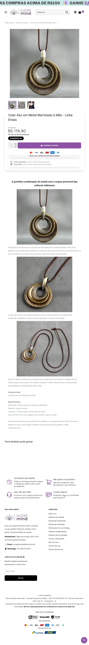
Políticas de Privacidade (58, 535)
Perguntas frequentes (57, 521)
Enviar (21, 578)
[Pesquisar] (67, 12)
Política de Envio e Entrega (59, 528)
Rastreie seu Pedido (56, 517)
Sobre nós (52, 514)
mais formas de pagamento (20, 134)
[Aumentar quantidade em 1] (15, 144)
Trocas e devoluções (56, 539)
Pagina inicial (9, 23)
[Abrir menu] (6, 12)
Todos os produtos (22, 23)
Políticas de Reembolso (58, 531)
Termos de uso (54, 546)
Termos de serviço (56, 549)
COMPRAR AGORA (50, 145)
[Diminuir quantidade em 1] (15, 147)
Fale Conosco (54, 542)
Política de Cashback (57, 524)
